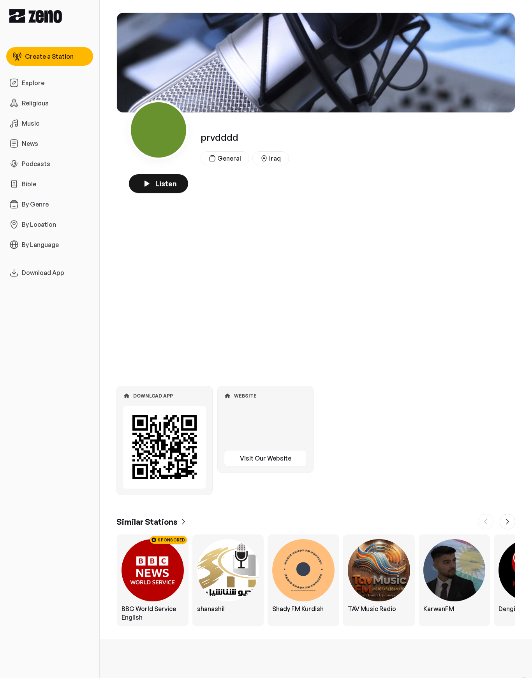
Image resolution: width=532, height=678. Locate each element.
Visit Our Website (265, 458)
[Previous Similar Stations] (485, 521)
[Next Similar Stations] (507, 521)
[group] (315, 580)
